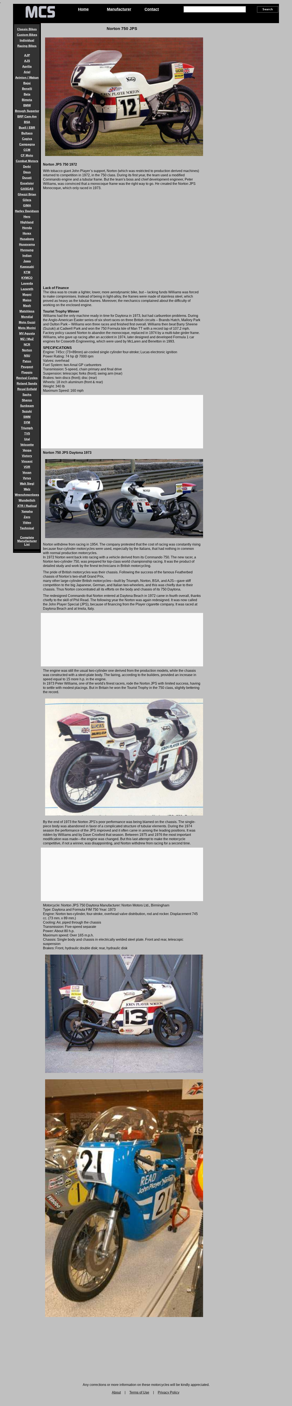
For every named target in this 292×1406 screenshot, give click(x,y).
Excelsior (27, 183)
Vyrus (27, 478)
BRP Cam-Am (27, 116)
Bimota (27, 99)
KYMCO (26, 277)
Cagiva (27, 138)
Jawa (27, 261)
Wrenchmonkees (27, 494)
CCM (27, 149)
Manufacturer (119, 9)
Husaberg (27, 238)
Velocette (27, 444)
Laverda (27, 283)
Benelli (27, 88)
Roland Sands (27, 383)
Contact (152, 9)
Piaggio (26, 372)
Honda (27, 227)
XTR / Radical (27, 505)
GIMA (27, 205)
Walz (27, 489)
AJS (27, 60)
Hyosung (27, 250)
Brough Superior (27, 111)
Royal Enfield (27, 389)
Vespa (27, 450)
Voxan (26, 472)
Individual (27, 40)
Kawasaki (27, 266)
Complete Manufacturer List (27, 541)
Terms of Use (139, 1392)
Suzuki (27, 411)
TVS (27, 433)
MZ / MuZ (27, 339)
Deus (27, 172)
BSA (27, 122)
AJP (27, 55)
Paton (27, 361)
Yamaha (27, 511)
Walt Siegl (27, 483)
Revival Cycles (27, 378)
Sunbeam (27, 405)
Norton (27, 350)
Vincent (26, 461)
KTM (27, 272)
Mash (27, 305)
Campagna (27, 144)
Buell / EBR (27, 127)
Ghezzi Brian (27, 194)
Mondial (27, 316)
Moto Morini (27, 327)
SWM (27, 416)
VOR (27, 467)
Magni (26, 294)
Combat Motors (27, 161)
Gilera (27, 200)
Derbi (27, 166)
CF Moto (27, 155)
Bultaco (27, 133)
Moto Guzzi (27, 322)
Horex (27, 233)
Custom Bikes (27, 34)
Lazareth (27, 289)
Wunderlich (27, 500)
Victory (27, 455)
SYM (27, 422)
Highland (27, 222)
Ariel (27, 72)
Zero (27, 517)
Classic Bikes (27, 29)
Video (27, 522)
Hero (27, 216)
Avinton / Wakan (27, 77)
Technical (27, 528)
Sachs (26, 394)
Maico (27, 300)
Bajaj (27, 83)
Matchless (26, 311)
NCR (27, 344)
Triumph (27, 428)
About (116, 1392)
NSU (27, 355)
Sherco (27, 400)
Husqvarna (27, 244)
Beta (27, 94)
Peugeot (27, 366)
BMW (27, 105)
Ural (27, 439)
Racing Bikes (27, 45)
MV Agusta (27, 333)
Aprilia (27, 66)
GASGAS (27, 188)
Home (83, 9)
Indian (27, 255)
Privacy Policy (168, 1392)
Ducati (27, 177)
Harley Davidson (27, 211)
